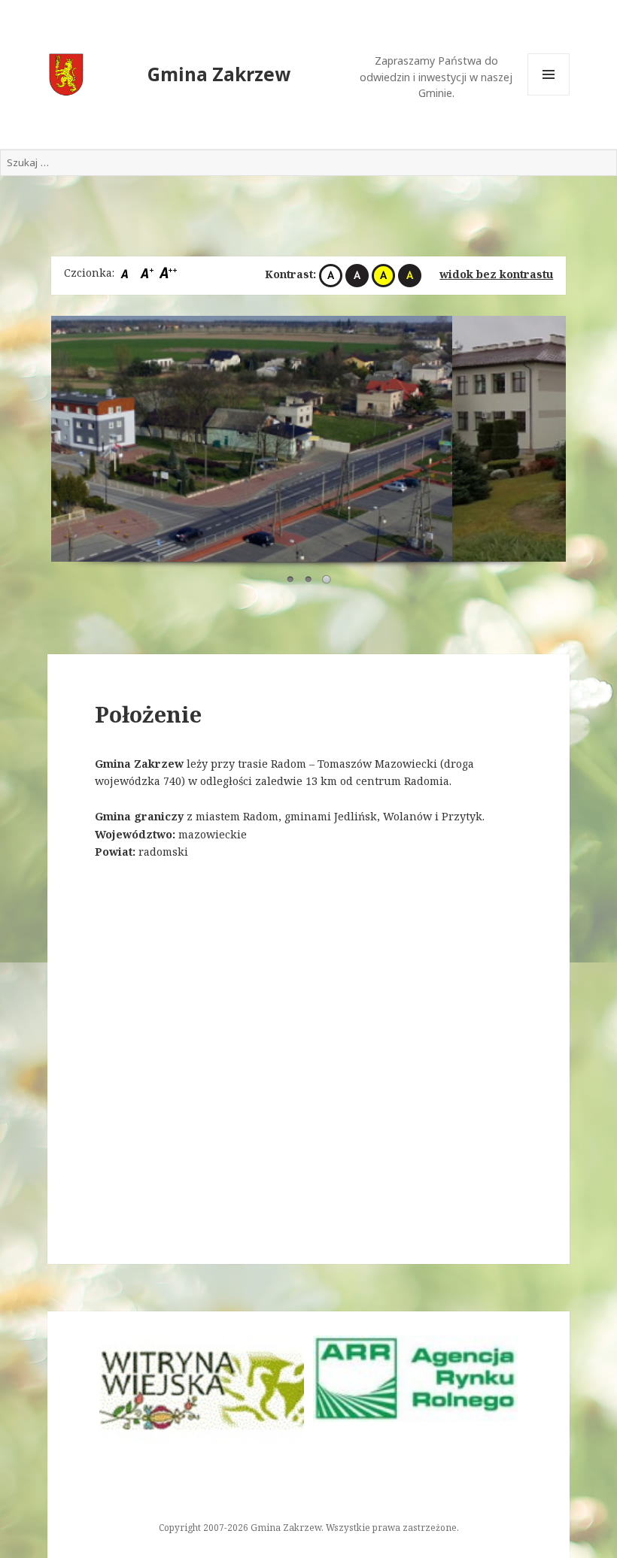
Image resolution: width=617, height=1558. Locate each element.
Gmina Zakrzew (218, 74)
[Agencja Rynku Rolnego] (415, 1378)
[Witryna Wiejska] (201, 1390)
